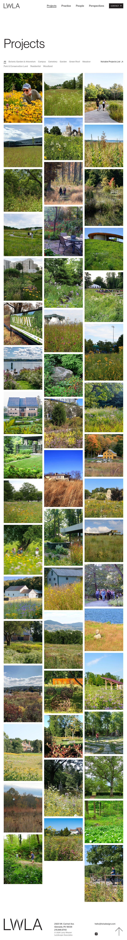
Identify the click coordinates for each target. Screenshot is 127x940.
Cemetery (52, 61)
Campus (42, 61)
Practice (66, 5)
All (5, 61)
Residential (35, 66)
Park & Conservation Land (16, 66)
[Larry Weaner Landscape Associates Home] (12, 5)
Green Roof (74, 61)
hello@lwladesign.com (105, 924)
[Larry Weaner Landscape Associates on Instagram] (96, 934)
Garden (63, 61)
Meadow (86, 61)
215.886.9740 (60, 930)
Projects (51, 5)
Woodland (48, 66)
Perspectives (96, 5)
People (80, 5)
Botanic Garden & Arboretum (22, 61)
